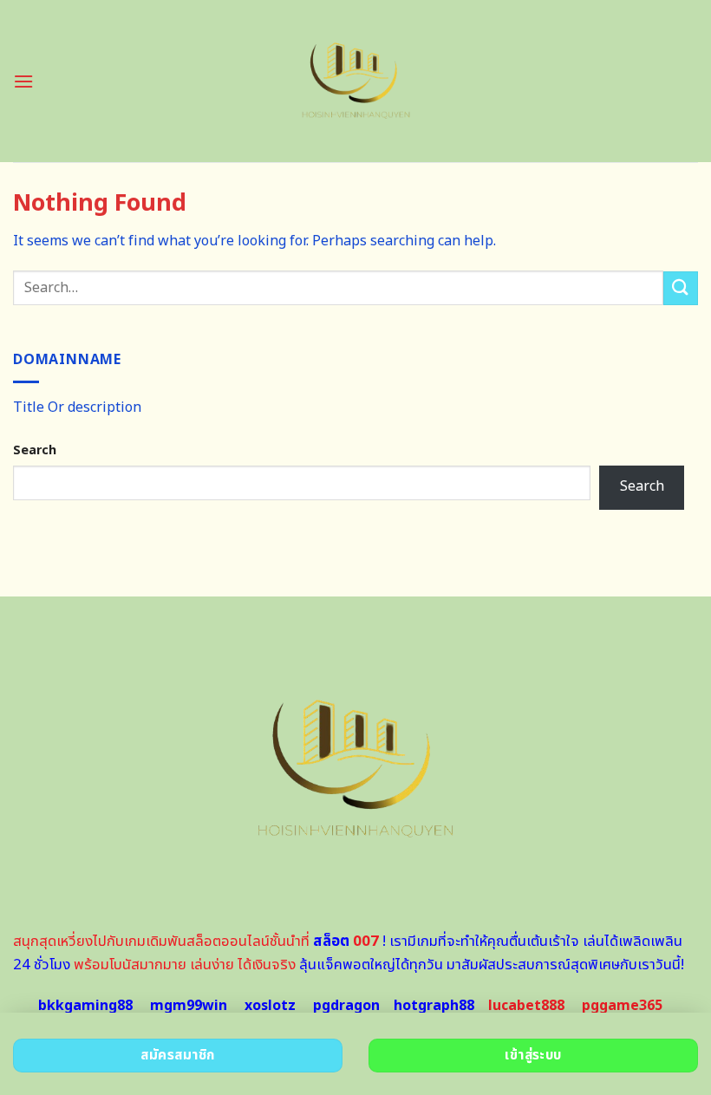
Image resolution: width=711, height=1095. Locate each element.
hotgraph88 (434, 1005)
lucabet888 (526, 1005)
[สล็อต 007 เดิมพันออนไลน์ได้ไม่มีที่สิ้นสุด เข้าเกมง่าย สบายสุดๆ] (356, 81)
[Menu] (23, 81)
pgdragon (346, 1005)
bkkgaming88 (85, 1005)
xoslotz (270, 1005)
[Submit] (680, 288)
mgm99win (188, 1005)
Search (34, 450)
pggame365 (622, 1005)
